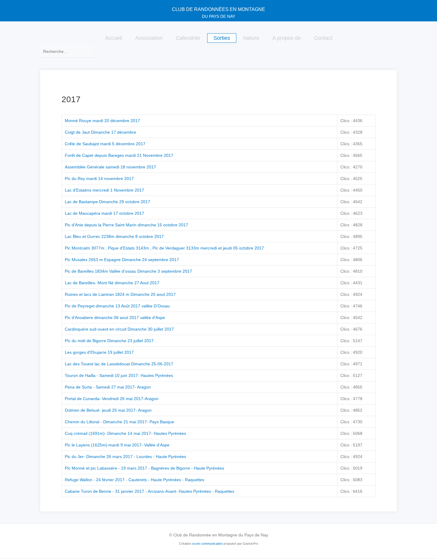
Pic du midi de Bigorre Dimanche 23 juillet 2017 (109, 340)
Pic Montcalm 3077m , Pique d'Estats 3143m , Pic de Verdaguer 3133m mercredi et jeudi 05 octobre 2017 (164, 248)
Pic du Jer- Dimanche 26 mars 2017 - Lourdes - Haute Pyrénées (125, 456)
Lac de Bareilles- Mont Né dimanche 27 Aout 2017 (112, 282)
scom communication (207, 543)
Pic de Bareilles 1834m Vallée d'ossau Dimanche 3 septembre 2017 (128, 271)
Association (149, 38)
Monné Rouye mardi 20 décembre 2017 (102, 120)
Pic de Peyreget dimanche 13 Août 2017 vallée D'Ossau (117, 306)
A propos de (286, 38)
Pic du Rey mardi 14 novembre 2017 (99, 178)
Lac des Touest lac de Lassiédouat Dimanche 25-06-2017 (119, 363)
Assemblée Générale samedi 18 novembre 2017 (110, 167)
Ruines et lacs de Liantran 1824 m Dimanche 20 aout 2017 (120, 294)
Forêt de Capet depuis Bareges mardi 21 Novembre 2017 (119, 155)
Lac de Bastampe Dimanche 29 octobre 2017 (107, 201)
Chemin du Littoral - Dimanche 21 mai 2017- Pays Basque (119, 421)
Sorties (221, 38)
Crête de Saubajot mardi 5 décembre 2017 (105, 143)
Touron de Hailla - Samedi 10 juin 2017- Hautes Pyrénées (119, 375)
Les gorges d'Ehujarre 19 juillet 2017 (99, 352)
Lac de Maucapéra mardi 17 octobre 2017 (104, 213)
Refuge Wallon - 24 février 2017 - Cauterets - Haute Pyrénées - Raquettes (134, 479)
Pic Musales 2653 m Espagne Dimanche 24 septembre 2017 (122, 259)
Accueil (113, 38)
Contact (323, 38)
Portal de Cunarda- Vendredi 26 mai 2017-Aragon (111, 398)
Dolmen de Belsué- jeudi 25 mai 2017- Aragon (108, 410)
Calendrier (188, 38)
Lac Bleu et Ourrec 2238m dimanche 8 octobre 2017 (114, 236)
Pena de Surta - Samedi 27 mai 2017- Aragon (108, 387)
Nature (251, 38)
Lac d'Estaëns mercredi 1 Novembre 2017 (104, 190)
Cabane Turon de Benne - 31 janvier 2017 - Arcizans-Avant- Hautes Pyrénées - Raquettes (149, 491)
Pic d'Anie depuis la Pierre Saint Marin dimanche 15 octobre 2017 (126, 224)
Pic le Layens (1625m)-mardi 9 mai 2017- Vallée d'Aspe (117, 445)
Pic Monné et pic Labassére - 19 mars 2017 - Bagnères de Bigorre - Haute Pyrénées (144, 468)
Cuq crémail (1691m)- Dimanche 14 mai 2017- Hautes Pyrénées (125, 433)
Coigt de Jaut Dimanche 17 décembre (100, 132)
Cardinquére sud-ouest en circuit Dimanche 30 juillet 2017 (119, 329)
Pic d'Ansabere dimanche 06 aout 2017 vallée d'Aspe (115, 317)
